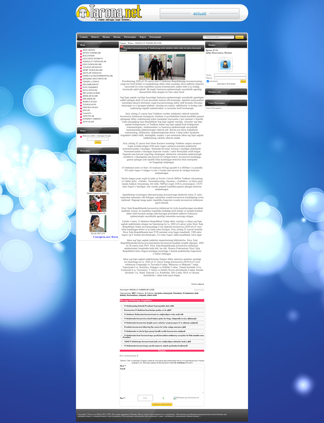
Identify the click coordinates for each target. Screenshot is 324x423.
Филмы (116, 37)
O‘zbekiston (188, 293)
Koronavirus (132, 295)
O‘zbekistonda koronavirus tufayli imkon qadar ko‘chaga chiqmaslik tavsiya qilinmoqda (160, 319)
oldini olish (152, 295)
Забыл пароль (221, 84)
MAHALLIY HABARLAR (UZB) (148, 43)
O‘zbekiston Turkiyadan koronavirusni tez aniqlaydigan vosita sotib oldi (153, 314)
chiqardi (142, 295)
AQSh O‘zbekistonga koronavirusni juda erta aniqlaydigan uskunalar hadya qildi (157, 341)
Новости (95, 37)
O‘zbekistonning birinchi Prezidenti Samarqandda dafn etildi (149, 306)
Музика (106, 37)
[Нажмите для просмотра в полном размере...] (162, 79)
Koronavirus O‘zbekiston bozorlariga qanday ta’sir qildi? (148, 310)
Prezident (177, 293)
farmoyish (167, 293)
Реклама (133, 414)
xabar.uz (200, 284)
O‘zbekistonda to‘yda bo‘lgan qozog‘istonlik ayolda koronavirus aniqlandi (154, 331)
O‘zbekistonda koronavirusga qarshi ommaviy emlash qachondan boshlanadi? (156, 346)
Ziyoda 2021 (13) (98, 233)
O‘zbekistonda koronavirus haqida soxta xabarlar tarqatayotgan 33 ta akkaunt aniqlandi (161, 323)
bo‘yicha (158, 293)
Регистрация (155, 37)
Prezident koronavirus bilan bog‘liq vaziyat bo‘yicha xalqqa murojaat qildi (155, 327)
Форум (143, 37)
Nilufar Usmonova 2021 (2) (98, 193)
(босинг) (183, 363)
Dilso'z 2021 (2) (98, 173)
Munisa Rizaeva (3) (97, 213)
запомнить (213, 81)
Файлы (130, 43)
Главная (84, 37)
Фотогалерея (130, 37)
